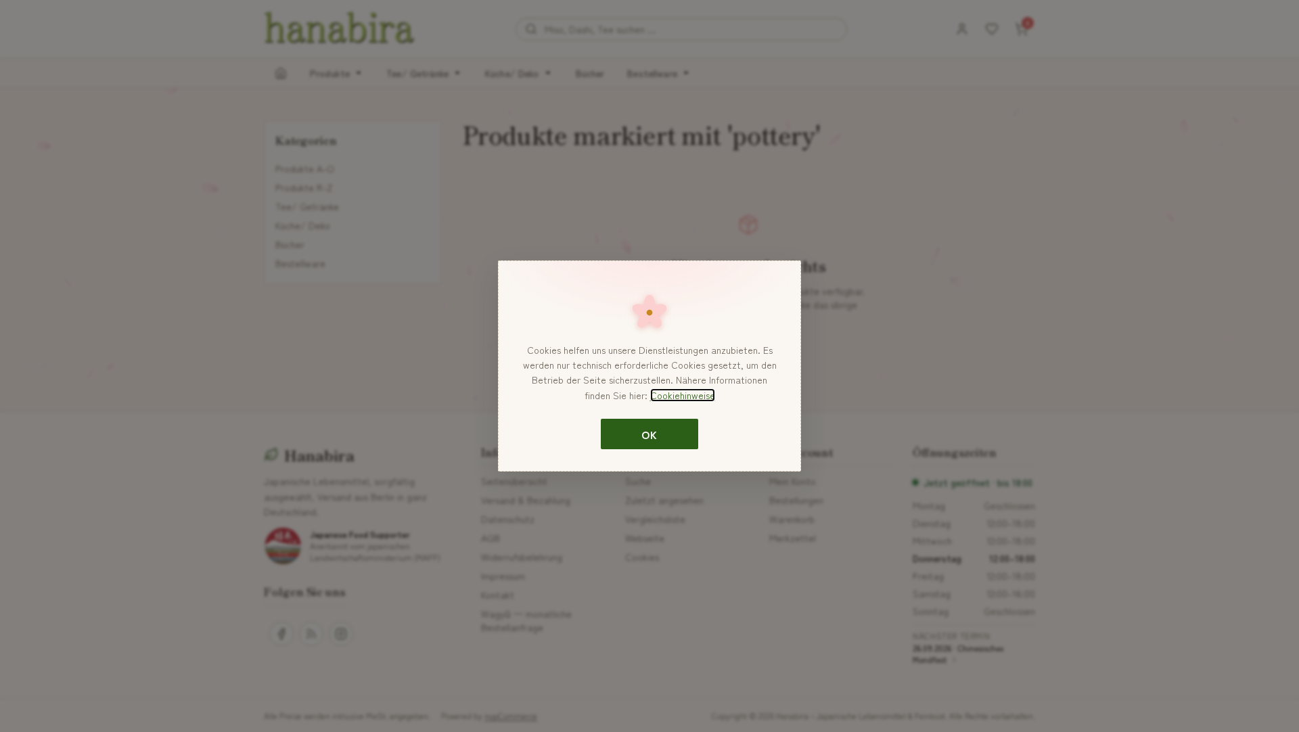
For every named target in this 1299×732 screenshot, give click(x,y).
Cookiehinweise (682, 395)
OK (649, 434)
